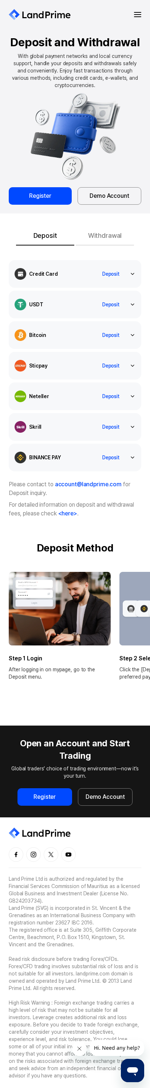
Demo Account (109, 195)
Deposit (110, 274)
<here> (67, 513)
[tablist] (75, 235)
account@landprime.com (88, 484)
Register (40, 195)
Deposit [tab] (45, 235)
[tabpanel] (75, 478)
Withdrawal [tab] (105, 235)
